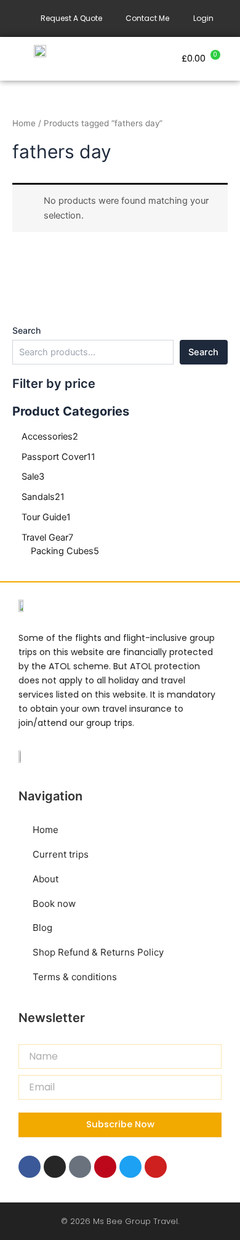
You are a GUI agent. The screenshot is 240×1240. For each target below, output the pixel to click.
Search (26, 330)
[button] (119, 58)
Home (24, 123)
